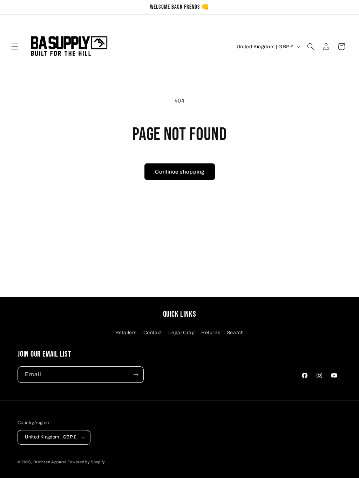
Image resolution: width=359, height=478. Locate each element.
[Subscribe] (135, 374)
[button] (14, 46)
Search (235, 332)
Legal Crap (181, 332)
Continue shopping (179, 172)
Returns (210, 332)
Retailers (126, 332)
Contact (152, 332)
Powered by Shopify (87, 462)
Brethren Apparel (49, 462)
